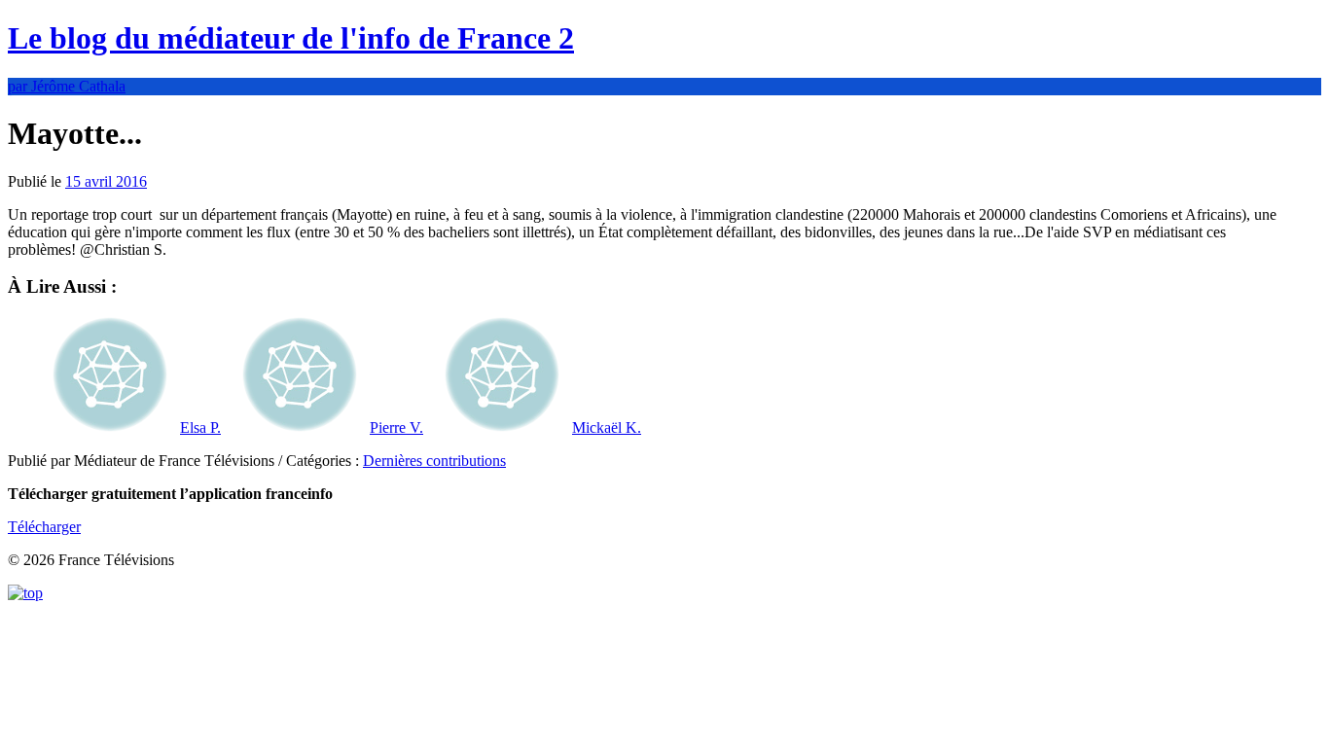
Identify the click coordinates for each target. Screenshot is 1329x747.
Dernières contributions (434, 460)
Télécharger (44, 526)
